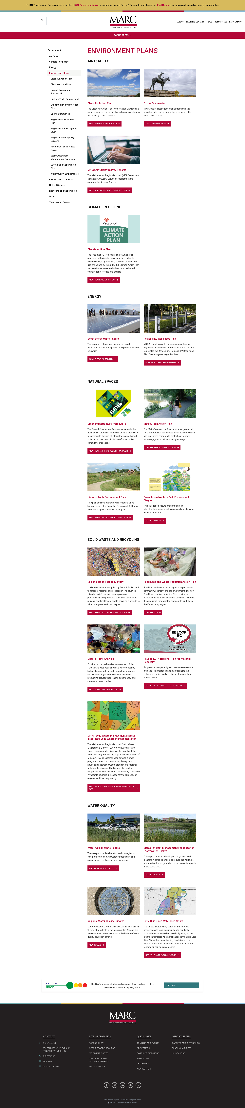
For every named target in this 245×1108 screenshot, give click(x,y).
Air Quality (54, 56)
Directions (49, 1056)
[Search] (42, 21)
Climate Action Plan (61, 84)
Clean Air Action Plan (61, 78)
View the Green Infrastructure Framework (108, 451)
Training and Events (59, 202)
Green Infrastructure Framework (61, 92)
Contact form (51, 1066)
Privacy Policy (97, 1066)
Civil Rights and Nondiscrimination (99, 1060)
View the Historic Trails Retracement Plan (108, 518)
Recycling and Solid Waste (63, 190)
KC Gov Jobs (178, 1053)
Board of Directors (148, 1053)
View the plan (151, 613)
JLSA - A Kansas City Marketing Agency (123, 1102)
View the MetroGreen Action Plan (160, 448)
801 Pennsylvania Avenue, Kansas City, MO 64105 (56, 1049)
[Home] (122, 21)
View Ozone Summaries (155, 124)
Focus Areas (121, 35)
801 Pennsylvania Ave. (87, 5)
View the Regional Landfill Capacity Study (108, 613)
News (209, 22)
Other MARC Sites (98, 1053)
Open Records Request (102, 1048)
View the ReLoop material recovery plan (163, 686)
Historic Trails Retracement (65, 99)
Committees (221, 22)
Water (52, 196)
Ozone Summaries (60, 113)
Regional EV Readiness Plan (63, 121)
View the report (152, 875)
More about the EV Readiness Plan (160, 363)
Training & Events (195, 22)
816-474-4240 (49, 1042)
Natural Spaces (57, 185)
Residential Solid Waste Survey (63, 148)
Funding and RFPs (181, 1048)
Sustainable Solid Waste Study (63, 166)
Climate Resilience (58, 61)
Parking (47, 1061)
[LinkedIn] (123, 1085)
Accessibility (96, 1042)
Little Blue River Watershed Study (64, 106)
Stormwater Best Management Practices (63, 157)
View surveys (95, 945)
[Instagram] (115, 1085)
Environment (54, 50)
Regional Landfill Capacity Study (64, 130)
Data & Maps (235, 22)
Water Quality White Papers (65, 173)
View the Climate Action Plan (102, 280)
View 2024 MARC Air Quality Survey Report (108, 190)
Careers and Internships (186, 1042)
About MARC (143, 1048)
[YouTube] (131, 1085)
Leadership (143, 1063)
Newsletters (144, 1068)
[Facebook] (107, 1085)
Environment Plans (59, 73)
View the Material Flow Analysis (103, 689)
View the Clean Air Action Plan (103, 124)
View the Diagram (153, 521)
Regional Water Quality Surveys (62, 139)
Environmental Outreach (61, 179)
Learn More (171, 985)
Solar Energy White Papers (101, 359)
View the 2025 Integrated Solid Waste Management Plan (112, 788)
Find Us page (164, 5)
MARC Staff (143, 1058)
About (180, 22)
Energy (52, 67)
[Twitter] (138, 1085)
